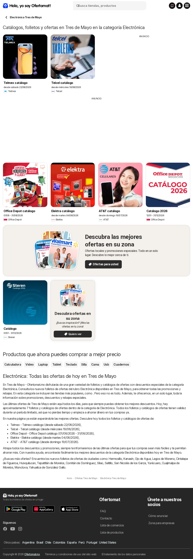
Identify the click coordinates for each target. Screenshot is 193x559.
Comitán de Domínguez (81, 463)
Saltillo (109, 463)
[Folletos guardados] (172, 5)
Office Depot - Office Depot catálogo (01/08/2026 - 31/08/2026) (52, 433)
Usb (106, 364)
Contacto (106, 518)
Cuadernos (121, 364)
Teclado (71, 364)
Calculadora (12, 364)
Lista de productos (112, 532)
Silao (100, 463)
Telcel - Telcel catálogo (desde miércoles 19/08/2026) (44, 429)
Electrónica (10, 389)
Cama (95, 364)
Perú (81, 542)
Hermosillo (115, 459)
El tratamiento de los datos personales (124, 554)
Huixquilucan (27, 463)
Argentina (28, 542)
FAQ (103, 511)
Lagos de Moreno (163, 459)
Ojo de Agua (143, 459)
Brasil (39, 542)
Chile (48, 542)
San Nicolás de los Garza (130, 463)
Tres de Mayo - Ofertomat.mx (26, 384)
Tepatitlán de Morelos (50, 463)
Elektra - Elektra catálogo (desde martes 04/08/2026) (44, 437)
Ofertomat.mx (32, 554)
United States (107, 542)
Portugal (91, 542)
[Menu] (187, 5)
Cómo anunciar (158, 516)
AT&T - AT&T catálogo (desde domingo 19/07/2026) (44, 442)
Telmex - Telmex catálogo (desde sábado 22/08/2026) (45, 425)
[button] (179, 5)
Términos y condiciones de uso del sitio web (70, 554)
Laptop (43, 364)
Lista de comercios (112, 525)
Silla (84, 364)
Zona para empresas (161, 523)
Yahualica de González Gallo (47, 467)
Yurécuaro (154, 463)
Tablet (56, 364)
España (72, 542)
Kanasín (128, 459)
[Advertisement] (144, 64)
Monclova (21, 467)
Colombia (59, 542)
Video (29, 364)
